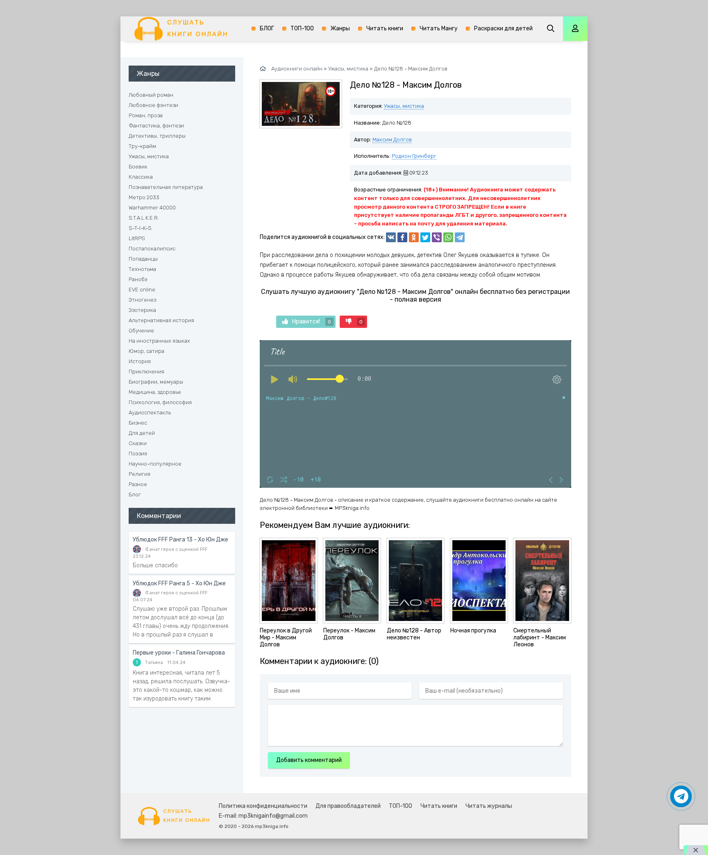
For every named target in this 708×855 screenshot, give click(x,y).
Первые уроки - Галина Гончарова (179, 652)
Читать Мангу (439, 28)
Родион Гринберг (414, 156)
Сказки (138, 443)
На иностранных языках (159, 341)
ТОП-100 (302, 28)
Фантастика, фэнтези (156, 126)
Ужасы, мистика (404, 106)
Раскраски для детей (503, 28)
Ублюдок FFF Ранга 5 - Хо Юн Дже (179, 583)
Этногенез (142, 300)
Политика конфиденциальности (263, 806)
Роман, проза (146, 115)
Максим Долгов (392, 139)
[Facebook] (402, 237)
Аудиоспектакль (150, 412)
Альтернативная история (161, 320)
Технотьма (142, 269)
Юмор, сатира (146, 351)
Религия (139, 474)
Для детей (142, 433)
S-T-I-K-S (140, 228)
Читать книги (384, 28)
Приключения (146, 371)
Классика (141, 177)
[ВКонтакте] (391, 237)
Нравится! (311, 321)
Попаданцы (143, 259)
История (140, 361)
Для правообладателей (348, 806)
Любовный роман (151, 95)
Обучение (141, 330)
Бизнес (138, 423)
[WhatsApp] (448, 237)
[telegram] (460, 237)
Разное (138, 484)
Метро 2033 (144, 197)
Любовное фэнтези (153, 105)
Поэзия (138, 453)
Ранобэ (138, 279)
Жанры (340, 28)
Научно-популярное (155, 464)
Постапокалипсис (152, 249)
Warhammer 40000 (152, 208)
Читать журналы (488, 806)
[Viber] (437, 237)
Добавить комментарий (309, 760)
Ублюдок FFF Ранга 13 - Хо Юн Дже (180, 539)
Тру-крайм (142, 146)
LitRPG (137, 238)
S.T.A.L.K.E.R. (144, 218)
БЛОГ (267, 28)
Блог (135, 494)
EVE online (142, 290)
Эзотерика (142, 310)
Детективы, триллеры (157, 136)
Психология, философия (160, 402)
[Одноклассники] (414, 237)
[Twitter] (425, 237)
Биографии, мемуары (156, 382)
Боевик (138, 167)
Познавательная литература (166, 187)
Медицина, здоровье (155, 392)
